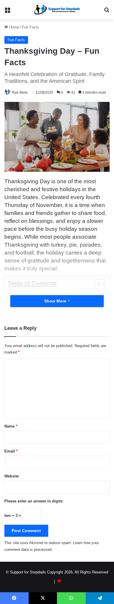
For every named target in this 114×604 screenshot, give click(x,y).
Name (10, 426)
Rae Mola (19, 92)
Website (11, 476)
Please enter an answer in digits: (33, 501)
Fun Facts (30, 27)
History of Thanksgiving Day (46, 293)
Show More (56, 301)
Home (13, 27)
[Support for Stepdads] (57, 10)
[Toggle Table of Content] (96, 284)
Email (11, 451)
